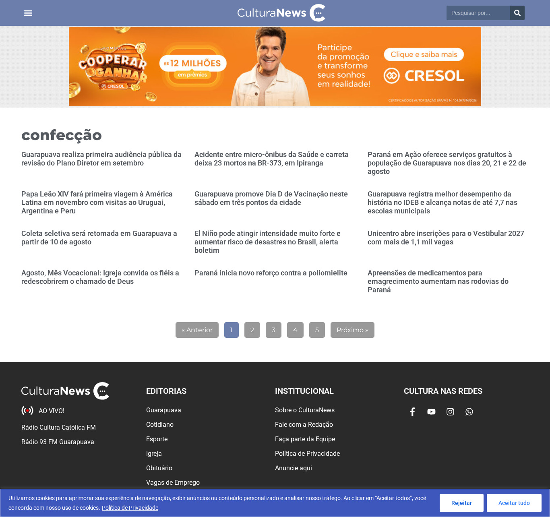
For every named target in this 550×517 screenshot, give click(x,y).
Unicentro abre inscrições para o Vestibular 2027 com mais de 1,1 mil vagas (446, 237)
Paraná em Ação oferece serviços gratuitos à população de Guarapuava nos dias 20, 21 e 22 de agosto (447, 163)
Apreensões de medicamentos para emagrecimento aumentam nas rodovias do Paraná (438, 281)
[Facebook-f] (412, 411)
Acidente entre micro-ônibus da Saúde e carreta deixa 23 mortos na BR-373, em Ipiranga (271, 158)
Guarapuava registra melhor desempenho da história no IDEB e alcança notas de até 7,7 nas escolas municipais (442, 202)
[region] (275, 503)
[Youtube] (431, 411)
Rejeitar (461, 503)
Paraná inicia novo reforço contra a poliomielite (270, 273)
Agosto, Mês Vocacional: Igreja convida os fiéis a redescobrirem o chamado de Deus (100, 277)
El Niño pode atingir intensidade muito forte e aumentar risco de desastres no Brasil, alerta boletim (267, 241)
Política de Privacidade (130, 508)
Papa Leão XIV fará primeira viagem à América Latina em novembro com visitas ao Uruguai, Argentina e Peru (97, 202)
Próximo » (352, 330)
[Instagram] (450, 411)
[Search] (517, 13)
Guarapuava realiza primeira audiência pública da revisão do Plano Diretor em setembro (101, 158)
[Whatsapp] (469, 411)
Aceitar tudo (514, 503)
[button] (28, 13)
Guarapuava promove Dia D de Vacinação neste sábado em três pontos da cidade (271, 198)
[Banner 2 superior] (275, 66)
